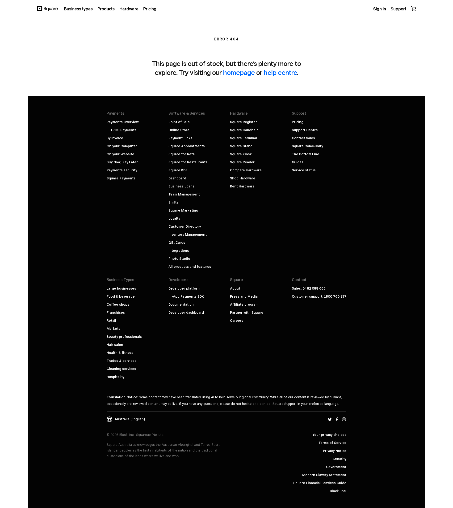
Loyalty (174, 218)
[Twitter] (329, 419)
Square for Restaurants (187, 162)
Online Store (178, 130)
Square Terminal (243, 138)
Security (339, 459)
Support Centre (305, 130)
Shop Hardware (242, 178)
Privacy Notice (334, 451)
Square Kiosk (241, 154)
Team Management (184, 194)
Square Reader (242, 162)
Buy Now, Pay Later (122, 162)
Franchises (116, 312)
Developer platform (184, 288)
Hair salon (115, 345)
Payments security (122, 170)
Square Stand (241, 146)
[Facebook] (337, 419)
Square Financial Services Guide (319, 483)
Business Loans (181, 186)
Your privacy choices (329, 435)
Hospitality (115, 377)
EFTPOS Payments (121, 130)
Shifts (173, 202)
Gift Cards (176, 242)
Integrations (178, 250)
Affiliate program (244, 304)
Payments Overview (123, 122)
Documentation (181, 304)
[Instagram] (344, 419)
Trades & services (121, 361)
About (235, 288)
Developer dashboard (186, 312)
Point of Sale (179, 122)
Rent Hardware (242, 186)
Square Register (243, 122)
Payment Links (180, 138)
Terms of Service (332, 443)
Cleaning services (121, 369)
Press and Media (244, 296)
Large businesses (121, 288)
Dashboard (177, 178)
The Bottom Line (305, 154)
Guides (297, 162)
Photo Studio (179, 259)
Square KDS (178, 170)
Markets (113, 328)
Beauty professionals (124, 337)
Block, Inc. (338, 491)
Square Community (307, 146)
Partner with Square (246, 312)
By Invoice (115, 138)
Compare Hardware (246, 170)
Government (336, 467)
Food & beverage (121, 296)
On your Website (120, 154)
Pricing (297, 122)
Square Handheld (244, 130)
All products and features (189, 267)
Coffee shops (118, 304)
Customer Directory (184, 226)
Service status (304, 170)
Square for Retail (182, 154)
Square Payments (121, 178)
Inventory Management (187, 234)
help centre (280, 72)
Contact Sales (303, 138)
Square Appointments (186, 146)
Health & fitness (120, 353)
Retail (111, 320)
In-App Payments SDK (186, 296)
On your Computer (122, 146)
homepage (239, 72)
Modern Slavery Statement (324, 475)
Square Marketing (183, 210)
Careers (236, 320)
